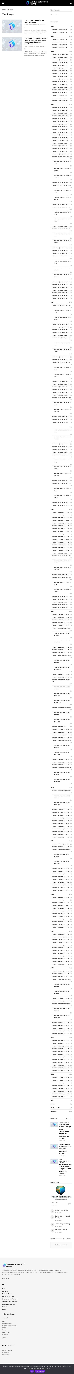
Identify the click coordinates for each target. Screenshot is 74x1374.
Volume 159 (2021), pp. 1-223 (60, 882)
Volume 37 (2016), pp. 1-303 (60, 140)
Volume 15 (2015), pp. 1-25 (59, 68)
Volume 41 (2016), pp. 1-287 (60, 151)
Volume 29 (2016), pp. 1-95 (59, 118)
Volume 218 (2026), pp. (58, 1096)
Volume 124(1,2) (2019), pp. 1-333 (61, 655)
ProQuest (5, 1330)
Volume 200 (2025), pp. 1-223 (60, 1043)
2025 (52, 1037)
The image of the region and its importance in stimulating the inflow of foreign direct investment (35, 41)
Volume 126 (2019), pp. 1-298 (60, 677)
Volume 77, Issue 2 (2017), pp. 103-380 (62, 410)
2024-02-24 (62, 1155)
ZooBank (5, 1334)
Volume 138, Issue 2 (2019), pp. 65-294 (62, 780)
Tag (8, 9)
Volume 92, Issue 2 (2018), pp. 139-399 (62, 569)
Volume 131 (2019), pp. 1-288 (60, 732)
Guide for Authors (61, 1230)
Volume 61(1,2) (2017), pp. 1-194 (61, 305)
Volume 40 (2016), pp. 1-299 (60, 148)
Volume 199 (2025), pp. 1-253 (60, 1040)
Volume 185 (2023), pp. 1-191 (60, 961)
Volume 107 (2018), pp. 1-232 (60, 531)
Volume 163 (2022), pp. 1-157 (60, 897)
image (11, 9)
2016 (52, 104)
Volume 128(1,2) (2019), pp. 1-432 (61, 707)
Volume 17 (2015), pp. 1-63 (59, 73)
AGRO (4, 1337)
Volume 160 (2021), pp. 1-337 (60, 885)
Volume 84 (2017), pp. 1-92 (59, 449)
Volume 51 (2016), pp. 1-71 (59, 250)
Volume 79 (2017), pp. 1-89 (59, 419)
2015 (52, 51)
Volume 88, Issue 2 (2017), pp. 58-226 (62, 496)
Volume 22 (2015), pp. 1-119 (60, 87)
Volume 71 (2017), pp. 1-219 (60, 381)
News (52, 1104)
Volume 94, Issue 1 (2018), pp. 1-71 (62, 583)
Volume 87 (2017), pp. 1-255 (60, 480)
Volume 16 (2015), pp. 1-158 (60, 70)
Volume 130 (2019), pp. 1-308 (60, 729)
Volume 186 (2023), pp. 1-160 (60, 964)
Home (4, 9)
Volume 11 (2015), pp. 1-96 (59, 57)
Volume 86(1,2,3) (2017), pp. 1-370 (61, 455)
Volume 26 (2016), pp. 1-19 (59, 110)
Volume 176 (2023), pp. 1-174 (60, 937)
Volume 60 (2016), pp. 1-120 (60, 298)
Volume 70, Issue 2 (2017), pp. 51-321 (62, 375)
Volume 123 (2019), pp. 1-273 (60, 652)
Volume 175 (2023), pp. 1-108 (60, 934)
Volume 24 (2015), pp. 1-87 (59, 92)
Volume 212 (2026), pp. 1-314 (60, 1080)
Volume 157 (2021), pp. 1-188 (60, 876)
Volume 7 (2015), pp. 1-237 (59, 95)
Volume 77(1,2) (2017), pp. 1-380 (61, 397)
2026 (52, 1074)
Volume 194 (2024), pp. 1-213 (60, 1022)
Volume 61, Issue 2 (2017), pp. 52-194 (62, 318)
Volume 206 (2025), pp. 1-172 (60, 1059)
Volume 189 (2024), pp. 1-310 (60, 976)
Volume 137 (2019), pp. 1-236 (60, 765)
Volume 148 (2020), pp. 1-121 (60, 831)
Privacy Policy (6, 1352)
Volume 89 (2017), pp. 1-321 (60, 502)
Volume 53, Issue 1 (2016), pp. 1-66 (62, 262)
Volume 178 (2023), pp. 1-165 (60, 942)
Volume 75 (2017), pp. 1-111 (60, 392)
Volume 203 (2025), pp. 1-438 (60, 1051)
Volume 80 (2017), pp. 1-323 (60, 422)
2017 (52, 302)
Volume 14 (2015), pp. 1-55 (59, 65)
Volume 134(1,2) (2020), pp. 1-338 (61, 740)
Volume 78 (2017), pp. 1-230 (60, 416)
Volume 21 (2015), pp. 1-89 (59, 84)
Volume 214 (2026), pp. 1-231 (60, 1085)
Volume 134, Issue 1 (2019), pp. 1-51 (62, 746)
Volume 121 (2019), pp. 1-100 (60, 647)
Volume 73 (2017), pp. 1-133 (60, 387)
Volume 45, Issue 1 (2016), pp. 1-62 (62, 191)
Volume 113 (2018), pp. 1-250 (60, 547)
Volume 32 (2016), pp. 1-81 (59, 126)
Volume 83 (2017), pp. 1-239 (60, 446)
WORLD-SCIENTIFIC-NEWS (32, 24)
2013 (52, 26)
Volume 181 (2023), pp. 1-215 (60, 950)
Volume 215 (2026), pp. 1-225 (60, 1088)
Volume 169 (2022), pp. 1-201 (60, 913)
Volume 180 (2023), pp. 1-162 (60, 947)
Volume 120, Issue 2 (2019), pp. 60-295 (62, 641)
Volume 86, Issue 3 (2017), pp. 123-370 (62, 474)
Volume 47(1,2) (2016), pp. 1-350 (61, 207)
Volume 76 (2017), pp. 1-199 (60, 395)
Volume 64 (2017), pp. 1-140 (60, 329)
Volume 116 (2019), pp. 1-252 (60, 617)
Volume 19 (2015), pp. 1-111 (60, 79)
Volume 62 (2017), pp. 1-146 (60, 324)
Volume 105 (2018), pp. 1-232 (60, 526)
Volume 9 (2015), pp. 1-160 (59, 100)
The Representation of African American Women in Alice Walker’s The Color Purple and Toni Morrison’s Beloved (65, 1166)
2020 (52, 787)
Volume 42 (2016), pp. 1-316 (60, 154)
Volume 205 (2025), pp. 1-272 (60, 1057)
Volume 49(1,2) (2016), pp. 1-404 (61, 229)
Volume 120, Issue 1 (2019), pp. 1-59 (62, 634)
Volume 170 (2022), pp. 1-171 (60, 916)
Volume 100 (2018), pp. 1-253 (60, 512)
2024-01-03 (62, 1175)
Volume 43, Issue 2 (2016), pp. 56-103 (62, 169)
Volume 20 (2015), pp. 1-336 (60, 81)
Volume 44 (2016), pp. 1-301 (60, 182)
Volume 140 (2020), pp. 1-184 (60, 810)
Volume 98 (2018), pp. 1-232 (60, 604)
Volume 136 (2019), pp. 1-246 (60, 762)
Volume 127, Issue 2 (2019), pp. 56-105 (62, 695)
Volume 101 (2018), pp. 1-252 (60, 515)
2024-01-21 (43, 46)
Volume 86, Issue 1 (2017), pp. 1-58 (62, 461)
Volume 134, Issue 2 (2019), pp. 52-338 (62, 753)
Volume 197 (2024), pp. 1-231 (60, 1031)
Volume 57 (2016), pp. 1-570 (60, 290)
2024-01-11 (62, 1140)
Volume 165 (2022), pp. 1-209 (60, 902)
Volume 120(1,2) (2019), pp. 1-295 (61, 628)
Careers (68, 1238)
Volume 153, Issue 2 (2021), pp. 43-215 (62, 862)
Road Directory (6, 1332)
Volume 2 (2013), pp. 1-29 (59, 32)
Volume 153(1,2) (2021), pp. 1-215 (61, 849)
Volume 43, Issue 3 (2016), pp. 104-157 (62, 176)
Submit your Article (61, 1210)
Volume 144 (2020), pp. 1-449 (60, 820)
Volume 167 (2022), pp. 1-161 (60, 908)
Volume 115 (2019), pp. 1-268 (60, 614)
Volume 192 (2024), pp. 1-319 (60, 1001)
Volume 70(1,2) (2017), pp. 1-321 (61, 362)
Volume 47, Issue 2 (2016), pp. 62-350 (62, 220)
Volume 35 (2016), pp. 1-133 (60, 135)
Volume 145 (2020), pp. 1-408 (60, 823)
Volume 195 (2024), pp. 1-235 (60, 1025)
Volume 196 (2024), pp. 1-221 (60, 1028)
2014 (52, 36)
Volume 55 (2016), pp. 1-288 (60, 284)
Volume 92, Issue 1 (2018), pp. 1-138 (62, 562)
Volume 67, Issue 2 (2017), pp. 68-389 (62, 351)
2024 (52, 968)
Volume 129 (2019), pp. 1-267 (60, 726)
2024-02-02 (43, 24)
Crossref (5, 1318)
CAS (3, 1321)
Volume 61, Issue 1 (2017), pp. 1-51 (62, 311)
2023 (52, 931)
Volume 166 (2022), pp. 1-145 (60, 905)
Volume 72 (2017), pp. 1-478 (60, 384)
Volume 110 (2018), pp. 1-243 (60, 539)
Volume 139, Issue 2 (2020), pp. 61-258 (62, 804)
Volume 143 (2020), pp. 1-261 (60, 818)
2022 (52, 894)
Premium (53, 1111)
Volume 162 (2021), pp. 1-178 (60, 890)
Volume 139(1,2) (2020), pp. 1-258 (61, 791)
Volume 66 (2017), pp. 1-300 (60, 335)
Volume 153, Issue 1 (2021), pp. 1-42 (62, 855)
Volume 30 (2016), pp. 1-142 (60, 121)
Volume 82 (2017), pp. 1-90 (59, 444)
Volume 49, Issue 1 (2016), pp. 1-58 (62, 235)
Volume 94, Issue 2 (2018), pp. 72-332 (62, 590)
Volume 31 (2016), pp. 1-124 (60, 124)
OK (32, 1371)
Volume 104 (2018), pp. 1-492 (60, 523)
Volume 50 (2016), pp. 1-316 (60, 248)
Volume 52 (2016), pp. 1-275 (60, 253)
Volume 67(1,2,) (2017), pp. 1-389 (61, 338)
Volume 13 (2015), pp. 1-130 (60, 62)
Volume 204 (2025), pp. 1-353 (60, 1054)
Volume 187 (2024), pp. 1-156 (60, 971)
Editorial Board (7, 1294)
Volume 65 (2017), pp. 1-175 (60, 332)
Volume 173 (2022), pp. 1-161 (60, 924)
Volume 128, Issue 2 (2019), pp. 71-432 (62, 720)
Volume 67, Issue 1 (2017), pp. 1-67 (62, 344)
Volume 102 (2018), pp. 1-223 (60, 517)
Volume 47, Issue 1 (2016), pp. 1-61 (62, 213)
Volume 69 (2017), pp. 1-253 (60, 359)
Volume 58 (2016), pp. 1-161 (60, 293)
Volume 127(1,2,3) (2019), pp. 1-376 (61, 681)
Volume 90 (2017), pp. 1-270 (60, 505)
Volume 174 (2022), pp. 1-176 (60, 927)
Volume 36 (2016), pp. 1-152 (60, 137)
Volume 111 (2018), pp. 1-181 (60, 542)
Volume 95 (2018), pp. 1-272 (60, 596)
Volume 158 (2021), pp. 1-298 (60, 879)
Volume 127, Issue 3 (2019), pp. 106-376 (62, 701)
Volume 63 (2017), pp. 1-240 (60, 327)
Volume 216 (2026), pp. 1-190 (60, 1091)
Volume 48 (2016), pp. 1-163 (60, 226)
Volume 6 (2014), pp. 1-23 (59, 47)
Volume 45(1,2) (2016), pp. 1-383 (61, 185)
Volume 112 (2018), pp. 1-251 (60, 545)
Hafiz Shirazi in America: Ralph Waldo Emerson (35, 21)
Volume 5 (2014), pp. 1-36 (59, 44)
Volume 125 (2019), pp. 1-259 (60, 674)
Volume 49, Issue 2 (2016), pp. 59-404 (62, 242)
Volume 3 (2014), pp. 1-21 (59, 39)
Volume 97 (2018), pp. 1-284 (60, 602)
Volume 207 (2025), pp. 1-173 (60, 1062)
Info (52, 1100)
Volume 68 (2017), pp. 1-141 (60, 357)
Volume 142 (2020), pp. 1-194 (60, 815)
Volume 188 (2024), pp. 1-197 (60, 974)
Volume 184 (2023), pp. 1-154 (60, 958)
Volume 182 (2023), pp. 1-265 (60, 953)
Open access (54, 15)
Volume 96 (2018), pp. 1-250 (60, 599)
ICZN (4, 1328)
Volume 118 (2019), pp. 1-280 (60, 622)
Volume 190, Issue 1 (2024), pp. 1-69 (62, 985)
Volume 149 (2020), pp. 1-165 (60, 834)
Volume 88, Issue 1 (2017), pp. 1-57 (62, 489)
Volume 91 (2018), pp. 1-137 (60, 553)
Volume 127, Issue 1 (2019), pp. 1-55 (62, 688)
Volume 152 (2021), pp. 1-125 (60, 846)
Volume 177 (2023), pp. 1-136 (60, 939)
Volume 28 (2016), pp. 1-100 (60, 116)
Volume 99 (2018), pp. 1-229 (60, 607)
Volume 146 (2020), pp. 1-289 (60, 826)
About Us (54, 1202)
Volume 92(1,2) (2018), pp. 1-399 (61, 556)
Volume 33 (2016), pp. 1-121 (60, 129)
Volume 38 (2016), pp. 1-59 (59, 143)
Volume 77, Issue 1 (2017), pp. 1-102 (62, 404)
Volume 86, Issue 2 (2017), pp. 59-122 (62, 468)
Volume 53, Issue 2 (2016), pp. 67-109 (62, 269)
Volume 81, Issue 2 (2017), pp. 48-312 (62, 438)
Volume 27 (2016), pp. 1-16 (59, 113)
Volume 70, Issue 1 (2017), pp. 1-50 (62, 368)
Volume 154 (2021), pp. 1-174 (60, 868)
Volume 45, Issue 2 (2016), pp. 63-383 (62, 198)
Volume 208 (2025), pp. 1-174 (60, 1065)
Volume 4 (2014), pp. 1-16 (59, 42)
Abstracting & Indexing (62, 1224)
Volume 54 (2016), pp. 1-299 (60, 282)
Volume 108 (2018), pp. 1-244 (60, 534)
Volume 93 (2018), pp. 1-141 (60, 575)
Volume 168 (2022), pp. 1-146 (60, 911)
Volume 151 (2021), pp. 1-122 (60, 844)
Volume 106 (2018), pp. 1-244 (60, 528)
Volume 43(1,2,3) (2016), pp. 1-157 (61, 156)
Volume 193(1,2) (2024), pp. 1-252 (61, 1003)
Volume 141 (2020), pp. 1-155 (60, 812)
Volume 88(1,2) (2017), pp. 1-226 (61, 483)
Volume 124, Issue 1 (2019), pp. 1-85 (62, 661)
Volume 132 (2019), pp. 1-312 (60, 735)
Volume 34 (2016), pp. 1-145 (60, 132)
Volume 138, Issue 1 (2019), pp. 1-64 (62, 773)
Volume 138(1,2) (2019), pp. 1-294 (61, 767)
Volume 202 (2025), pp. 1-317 (60, 1049)
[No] (72, 1369)
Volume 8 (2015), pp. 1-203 (59, 98)
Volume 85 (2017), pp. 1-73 (59, 452)
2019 (52, 611)
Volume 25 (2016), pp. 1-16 (59, 107)
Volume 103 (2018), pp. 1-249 (60, 520)
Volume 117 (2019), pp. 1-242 (60, 620)
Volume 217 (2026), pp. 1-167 (60, 1094)
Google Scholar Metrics (9, 1325)
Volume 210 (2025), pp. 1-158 (60, 1070)
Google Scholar (6, 1323)
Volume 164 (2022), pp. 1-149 (60, 900)
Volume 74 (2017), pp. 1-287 (60, 389)
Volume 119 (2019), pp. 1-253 (60, 625)
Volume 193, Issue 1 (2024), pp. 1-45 (62, 1010)
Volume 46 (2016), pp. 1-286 (60, 204)
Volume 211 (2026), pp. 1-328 (60, 1077)
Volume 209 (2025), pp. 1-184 (60, 1068)
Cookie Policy (6, 1354)
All (67, 1118)
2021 (52, 841)
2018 (52, 509)
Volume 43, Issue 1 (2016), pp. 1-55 (62, 163)
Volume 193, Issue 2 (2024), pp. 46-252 (62, 1016)
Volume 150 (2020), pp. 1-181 (60, 837)
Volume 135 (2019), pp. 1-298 (60, 759)
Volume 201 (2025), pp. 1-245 (60, 1046)
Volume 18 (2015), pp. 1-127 (60, 76)
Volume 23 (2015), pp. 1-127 (60, 90)
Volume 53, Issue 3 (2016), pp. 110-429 (62, 276)
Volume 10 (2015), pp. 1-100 (60, 54)
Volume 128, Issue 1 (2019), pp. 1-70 (62, 714)
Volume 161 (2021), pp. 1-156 (60, 887)
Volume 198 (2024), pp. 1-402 (60, 1033)
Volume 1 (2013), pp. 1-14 (59, 29)
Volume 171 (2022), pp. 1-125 (60, 919)
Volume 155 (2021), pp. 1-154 (60, 871)
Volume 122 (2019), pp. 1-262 (60, 650)
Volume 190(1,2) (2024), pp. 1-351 (61, 979)
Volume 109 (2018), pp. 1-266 (60, 536)
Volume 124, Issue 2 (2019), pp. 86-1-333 (62, 668)
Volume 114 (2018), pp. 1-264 (60, 550)
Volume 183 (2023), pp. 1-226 (60, 956)
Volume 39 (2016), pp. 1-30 (59, 146)
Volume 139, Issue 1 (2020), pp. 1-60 (62, 797)
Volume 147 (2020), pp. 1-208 (60, 829)
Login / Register (7, 1350)
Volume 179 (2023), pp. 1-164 (60, 945)
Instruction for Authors (9, 1299)
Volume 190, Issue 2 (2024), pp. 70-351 (62, 992)
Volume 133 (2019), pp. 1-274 (60, 737)
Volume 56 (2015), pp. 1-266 (60, 287)
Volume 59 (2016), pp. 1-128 (60, 295)
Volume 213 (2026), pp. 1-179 (60, 1083)
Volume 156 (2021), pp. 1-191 (60, 874)
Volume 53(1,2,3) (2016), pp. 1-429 (61, 256)
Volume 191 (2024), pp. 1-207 (60, 998)
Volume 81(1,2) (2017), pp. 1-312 (61, 425)
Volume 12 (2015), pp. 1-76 (59, 60)
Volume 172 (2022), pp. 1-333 (60, 921)
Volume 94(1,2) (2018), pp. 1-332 (61, 577)
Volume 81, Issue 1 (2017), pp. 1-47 (62, 431)
